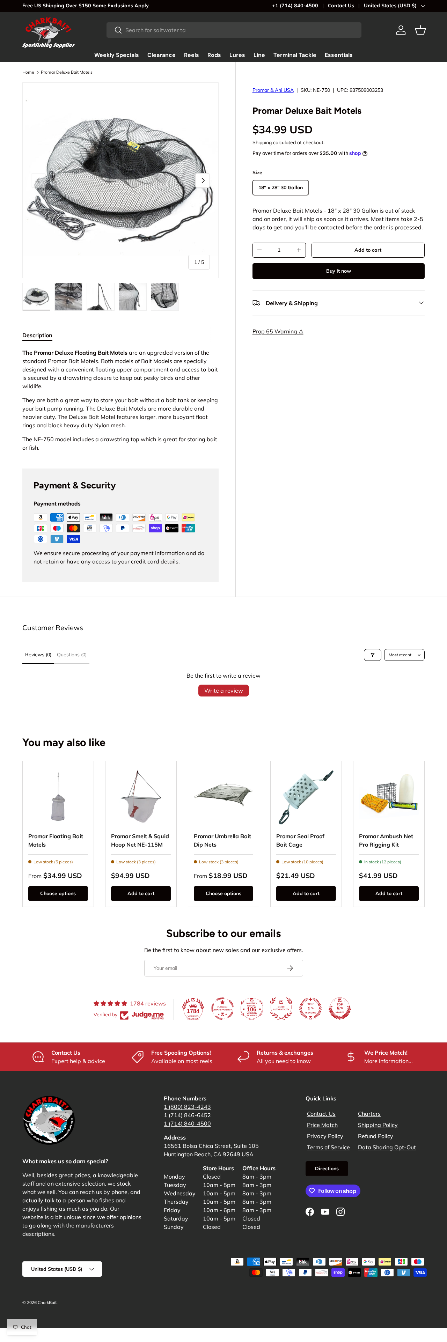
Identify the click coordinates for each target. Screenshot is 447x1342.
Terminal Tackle (294, 55)
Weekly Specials (116, 55)
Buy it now (338, 270)
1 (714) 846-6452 (187, 1115)
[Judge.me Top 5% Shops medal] (340, 1008)
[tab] (37, 335)
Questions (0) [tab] (72, 654)
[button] (420, 30)
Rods (214, 55)
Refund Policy (375, 1136)
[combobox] (234, 30)
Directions (327, 1168)
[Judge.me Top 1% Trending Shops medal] (310, 1008)
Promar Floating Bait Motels (55, 840)
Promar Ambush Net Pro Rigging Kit (386, 840)
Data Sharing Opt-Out (387, 1147)
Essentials (339, 55)
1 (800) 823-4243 (187, 1106)
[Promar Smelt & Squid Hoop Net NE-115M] (141, 796)
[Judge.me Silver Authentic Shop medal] (281, 1008)
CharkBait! (48, 1302)
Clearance (161, 55)
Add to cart (367, 249)
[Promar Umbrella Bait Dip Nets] (224, 796)
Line (259, 55)
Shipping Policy (378, 1124)
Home (28, 72)
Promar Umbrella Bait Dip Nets (222, 840)
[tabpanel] (120, 400)
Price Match (322, 1124)
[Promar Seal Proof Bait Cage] (306, 796)
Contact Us (341, 5)
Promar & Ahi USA (273, 90)
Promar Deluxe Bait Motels (67, 72)
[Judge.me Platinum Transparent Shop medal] (222, 1008)
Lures (237, 55)
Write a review (223, 690)
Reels (191, 55)
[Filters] (372, 655)
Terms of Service (328, 1147)
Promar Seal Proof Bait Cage (300, 840)
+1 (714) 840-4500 (295, 5)
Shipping (262, 142)
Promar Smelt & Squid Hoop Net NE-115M (140, 840)
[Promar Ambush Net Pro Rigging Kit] (389, 796)
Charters (369, 1113)
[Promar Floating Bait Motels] (58, 796)
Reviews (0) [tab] (38, 654)
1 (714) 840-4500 (187, 1123)
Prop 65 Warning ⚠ (277, 330)
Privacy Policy (325, 1136)
